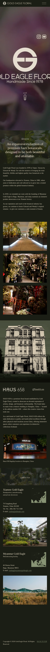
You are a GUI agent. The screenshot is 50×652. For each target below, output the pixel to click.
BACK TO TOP (42, 641)
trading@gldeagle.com (16, 511)
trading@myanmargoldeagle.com (20, 570)
